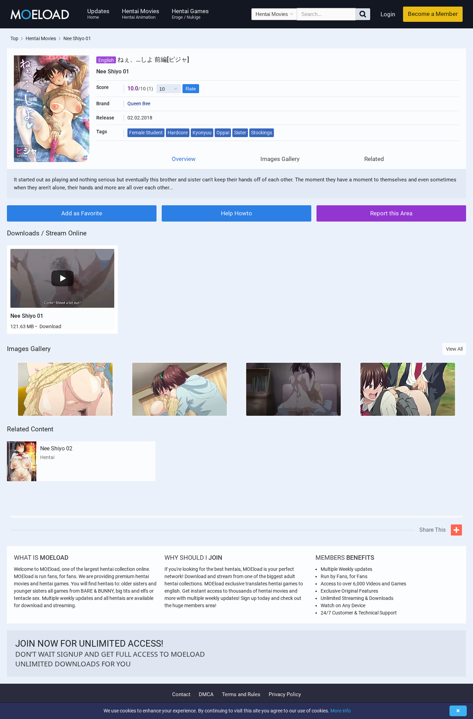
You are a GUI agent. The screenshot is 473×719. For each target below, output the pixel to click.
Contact (181, 694)
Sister (240, 132)
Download (50, 326)
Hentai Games (190, 14)
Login (388, 14)
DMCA (206, 694)
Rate (191, 88)
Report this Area (391, 213)
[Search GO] (362, 14)
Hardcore (178, 132)
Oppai (222, 132)
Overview (184, 159)
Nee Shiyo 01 (26, 316)
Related (374, 159)
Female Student (146, 132)
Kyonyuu (202, 132)
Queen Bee (138, 103)
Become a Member (433, 13)
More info (340, 710)
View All (454, 349)
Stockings (261, 132)
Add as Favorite (81, 213)
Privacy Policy (285, 694)
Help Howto (236, 213)
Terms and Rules (241, 694)
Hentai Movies (140, 14)
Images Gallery (280, 159)
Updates (98, 14)
